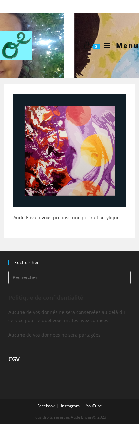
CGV (14, 359)
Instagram (70, 405)
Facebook (46, 405)
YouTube (94, 405)
